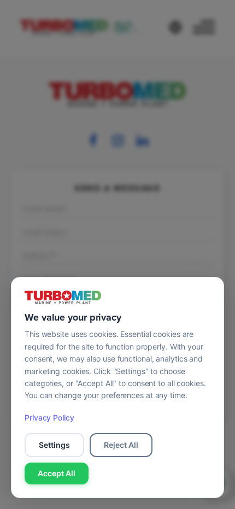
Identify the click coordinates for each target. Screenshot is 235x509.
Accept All (56, 473)
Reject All (121, 444)
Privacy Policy (49, 417)
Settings (54, 444)
